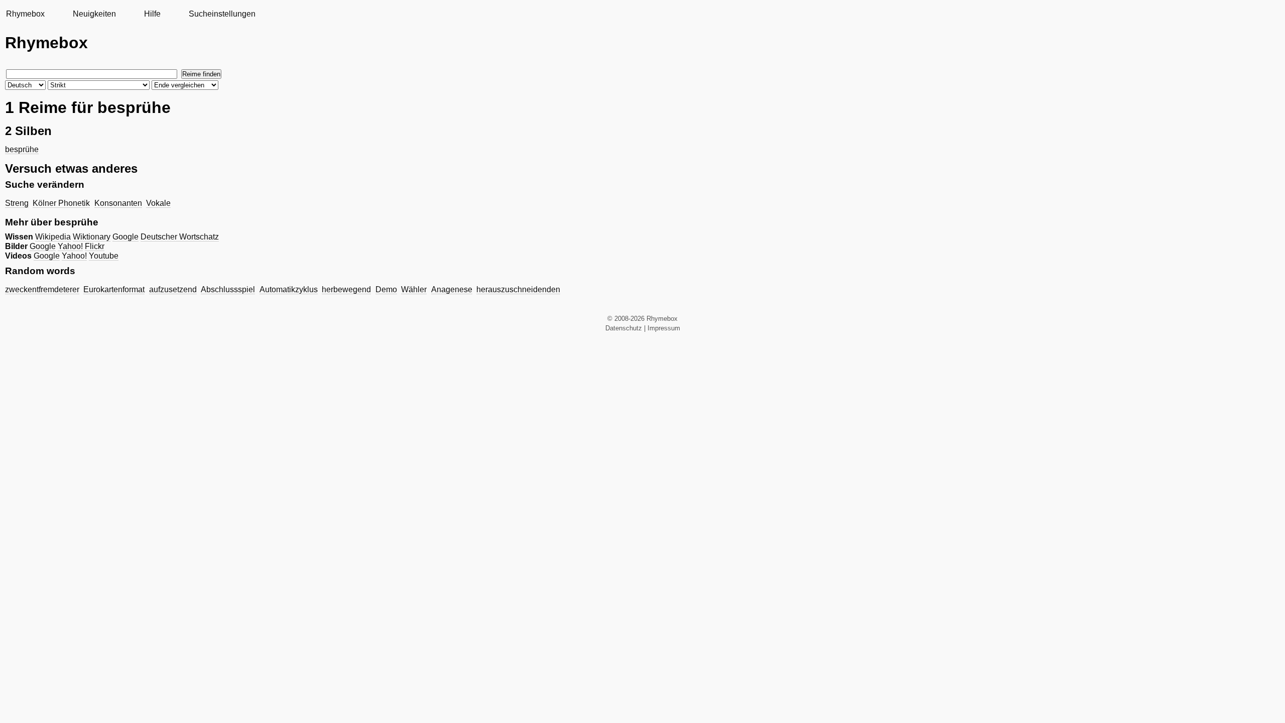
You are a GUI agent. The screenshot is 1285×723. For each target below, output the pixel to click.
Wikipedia (53, 236)
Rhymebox (25, 14)
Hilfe (152, 14)
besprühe (22, 149)
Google (125, 236)
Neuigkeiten (94, 14)
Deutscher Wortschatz (180, 236)
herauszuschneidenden (518, 289)
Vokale (158, 203)
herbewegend (346, 289)
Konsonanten (118, 203)
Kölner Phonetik (61, 203)
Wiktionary (91, 236)
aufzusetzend (173, 289)
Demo (386, 289)
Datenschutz (623, 328)
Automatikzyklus (289, 289)
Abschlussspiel (228, 289)
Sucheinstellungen (222, 14)
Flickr (94, 246)
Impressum (664, 328)
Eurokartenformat (114, 289)
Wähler (414, 289)
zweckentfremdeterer (42, 289)
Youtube (103, 256)
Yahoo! (70, 246)
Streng (17, 203)
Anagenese (451, 289)
